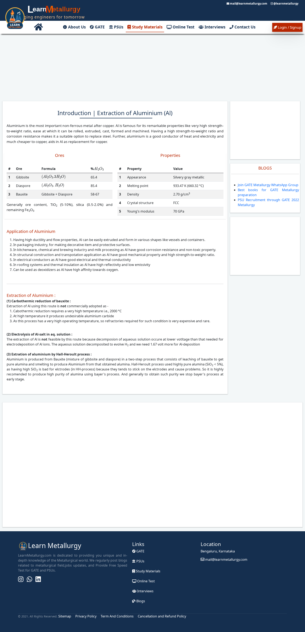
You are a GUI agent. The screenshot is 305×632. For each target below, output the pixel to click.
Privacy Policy (85, 616)
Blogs (140, 601)
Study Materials (146, 27)
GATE (99, 27)
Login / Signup (289, 27)
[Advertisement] (152, 67)
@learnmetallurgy (285, 3)
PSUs (118, 27)
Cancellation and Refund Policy (162, 616)
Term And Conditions (117, 616)
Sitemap (65, 616)
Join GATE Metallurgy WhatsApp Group (268, 185)
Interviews (214, 27)
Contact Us (244, 27)
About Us (76, 27)
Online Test (183, 27)
